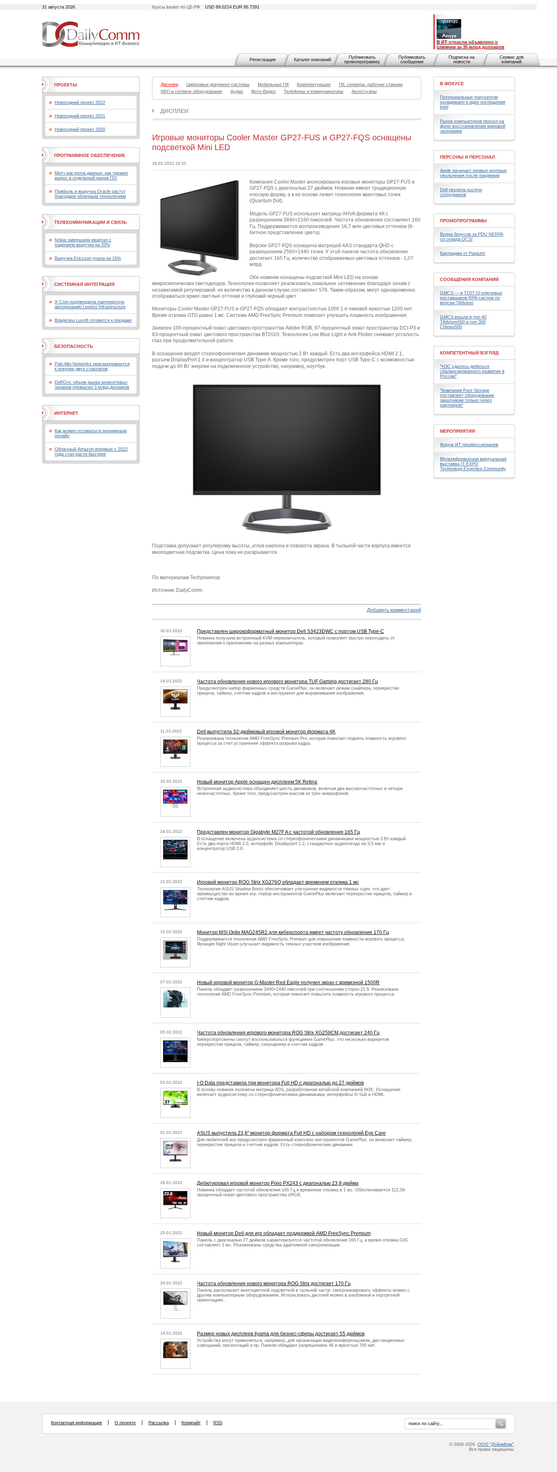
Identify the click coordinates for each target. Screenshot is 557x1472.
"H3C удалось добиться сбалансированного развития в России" (472, 371)
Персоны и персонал (467, 157)
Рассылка (158, 1422)
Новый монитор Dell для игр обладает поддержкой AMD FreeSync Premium (284, 1233)
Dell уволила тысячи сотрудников (461, 192)
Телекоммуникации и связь (90, 222)
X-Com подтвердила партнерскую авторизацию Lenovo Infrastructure (90, 304)
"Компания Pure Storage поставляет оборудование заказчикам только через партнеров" (467, 397)
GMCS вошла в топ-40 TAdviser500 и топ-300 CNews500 (463, 321)
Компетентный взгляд (469, 352)
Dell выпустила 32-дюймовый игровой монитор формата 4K (266, 732)
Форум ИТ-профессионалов (469, 444)
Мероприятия (457, 431)
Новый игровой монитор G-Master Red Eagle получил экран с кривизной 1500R (288, 982)
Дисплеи (174, 111)
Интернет (66, 413)
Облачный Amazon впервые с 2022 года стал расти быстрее (91, 451)
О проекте (125, 1422)
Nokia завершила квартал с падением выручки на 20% (83, 242)
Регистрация (263, 59)
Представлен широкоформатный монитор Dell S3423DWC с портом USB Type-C (290, 631)
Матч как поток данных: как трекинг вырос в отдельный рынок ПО (91, 175)
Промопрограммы (463, 220)
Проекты (65, 84)
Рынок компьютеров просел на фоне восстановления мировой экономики (472, 126)
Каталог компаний (312, 59)
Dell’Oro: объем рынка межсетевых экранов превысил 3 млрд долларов (92, 385)
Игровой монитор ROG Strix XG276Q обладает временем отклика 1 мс (278, 882)
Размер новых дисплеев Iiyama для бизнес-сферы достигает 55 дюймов (281, 1334)
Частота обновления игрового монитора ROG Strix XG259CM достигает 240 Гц (288, 1033)
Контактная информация (76, 1422)
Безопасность (73, 346)
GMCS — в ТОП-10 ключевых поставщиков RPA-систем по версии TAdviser (471, 297)
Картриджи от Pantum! (462, 253)
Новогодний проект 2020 (80, 129)
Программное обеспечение (89, 155)
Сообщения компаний (469, 279)
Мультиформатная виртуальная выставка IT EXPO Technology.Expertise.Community (473, 463)
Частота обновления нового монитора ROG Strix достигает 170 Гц (274, 1283)
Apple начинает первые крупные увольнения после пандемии (473, 173)
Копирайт (191, 1422)
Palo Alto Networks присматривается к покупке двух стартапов (92, 366)
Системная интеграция (84, 284)
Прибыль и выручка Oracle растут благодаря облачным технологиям (90, 194)
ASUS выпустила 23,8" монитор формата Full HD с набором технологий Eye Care (291, 1133)
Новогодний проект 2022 (80, 102)
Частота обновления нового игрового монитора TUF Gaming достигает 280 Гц (287, 681)
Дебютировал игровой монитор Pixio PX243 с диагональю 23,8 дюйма (277, 1183)
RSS (217, 1422)
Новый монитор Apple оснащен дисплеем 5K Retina (257, 782)
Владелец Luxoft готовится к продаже (93, 320)
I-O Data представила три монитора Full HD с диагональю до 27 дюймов (280, 1083)
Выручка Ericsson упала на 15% (88, 258)
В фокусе (452, 83)
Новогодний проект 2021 (80, 115)
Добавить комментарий (394, 610)
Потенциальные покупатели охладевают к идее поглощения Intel (472, 102)
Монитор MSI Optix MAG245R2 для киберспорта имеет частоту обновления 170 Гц (293, 932)
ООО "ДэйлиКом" (495, 1444)
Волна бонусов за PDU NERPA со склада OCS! (471, 236)
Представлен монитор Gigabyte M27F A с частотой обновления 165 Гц (278, 832)
